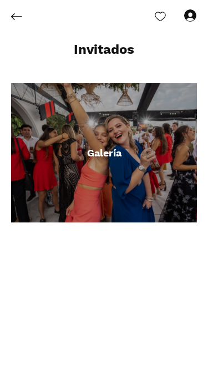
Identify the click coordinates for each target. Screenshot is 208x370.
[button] (104, 49)
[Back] (25, 16)
